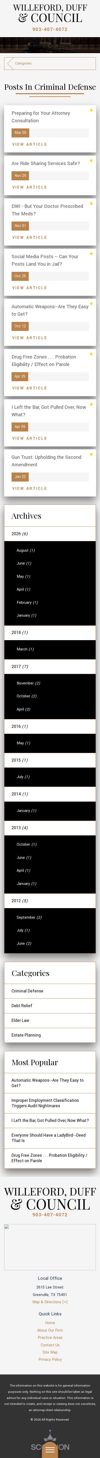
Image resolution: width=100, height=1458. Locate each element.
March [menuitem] (25, 649)
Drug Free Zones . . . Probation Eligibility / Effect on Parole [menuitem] (49, 1158)
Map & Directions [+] (50, 1302)
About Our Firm (50, 1330)
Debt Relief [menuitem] (22, 1006)
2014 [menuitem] (20, 794)
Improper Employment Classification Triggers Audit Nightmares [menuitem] (45, 1103)
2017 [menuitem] (20, 667)
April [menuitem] (23, 589)
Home (50, 1323)
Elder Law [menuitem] (20, 1020)
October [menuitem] (26, 696)
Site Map (50, 1352)
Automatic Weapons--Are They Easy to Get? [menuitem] (48, 1083)
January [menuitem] (26, 615)
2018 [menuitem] (20, 633)
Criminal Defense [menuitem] (27, 991)
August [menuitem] (26, 550)
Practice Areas (50, 1337)
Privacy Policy (50, 1359)
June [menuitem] (24, 563)
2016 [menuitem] (20, 726)
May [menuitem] (23, 576)
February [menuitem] (27, 602)
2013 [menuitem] (20, 828)
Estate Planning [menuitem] (26, 1035)
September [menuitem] (29, 917)
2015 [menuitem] (20, 760)
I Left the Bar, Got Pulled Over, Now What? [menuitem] (50, 1120)
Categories (23, 63)
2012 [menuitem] (20, 901)
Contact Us (50, 1345)
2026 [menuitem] (20, 534)
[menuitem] (50, 1323)
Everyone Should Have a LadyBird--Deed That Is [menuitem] (49, 1138)
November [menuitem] (28, 683)
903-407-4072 (50, 29)
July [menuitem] (23, 777)
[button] (50, 1450)
